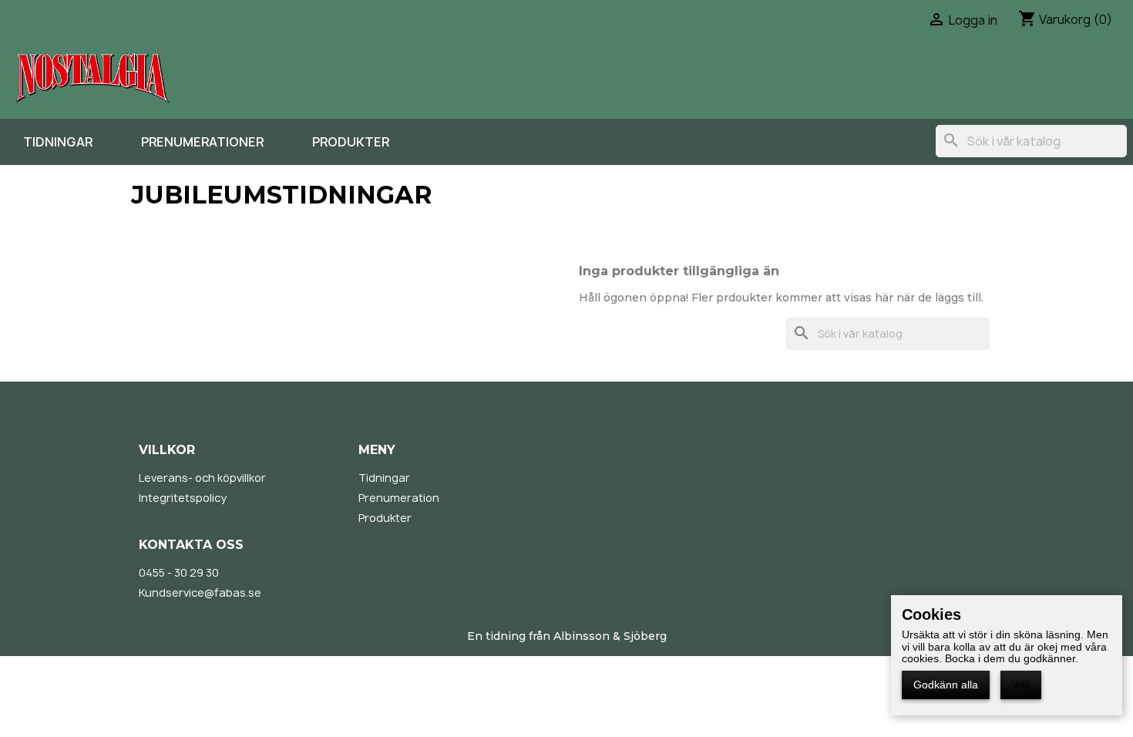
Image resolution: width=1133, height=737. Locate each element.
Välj (1021, 684)
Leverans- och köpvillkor (202, 477)
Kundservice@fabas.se (200, 592)
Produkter (350, 141)
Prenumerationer (202, 141)
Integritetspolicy (183, 497)
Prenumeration (398, 497)
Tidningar (57, 141)
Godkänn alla (945, 684)
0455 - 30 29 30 (179, 572)
